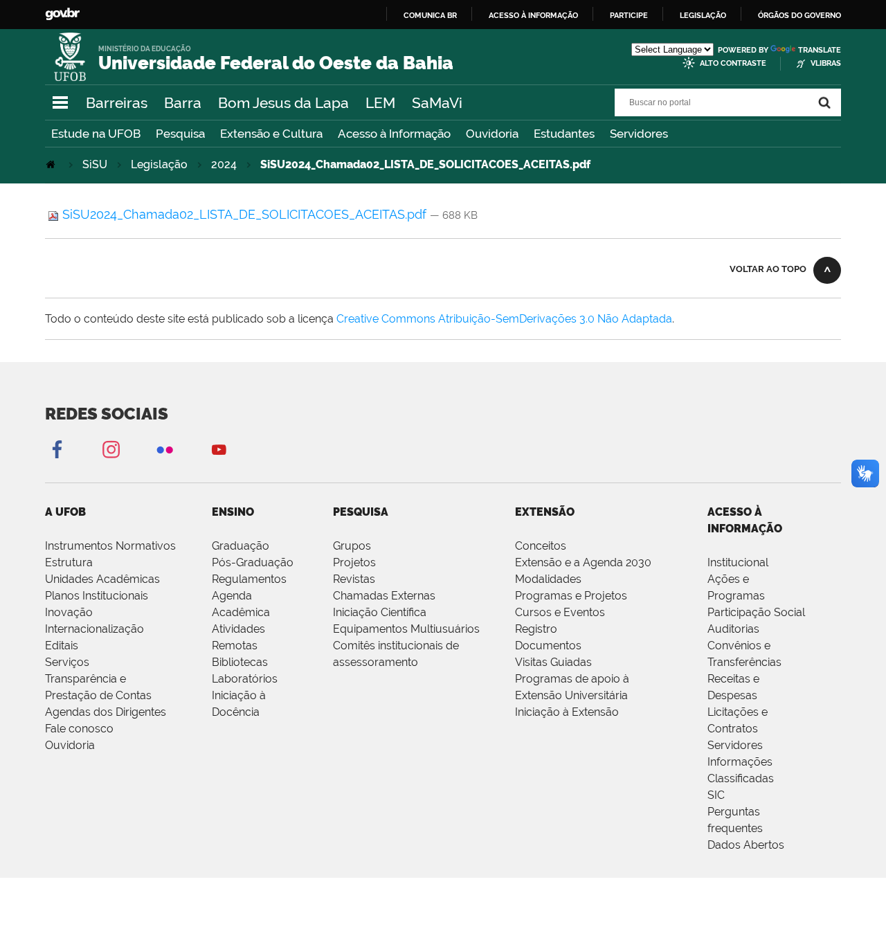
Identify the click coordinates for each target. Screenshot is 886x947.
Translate (819, 50)
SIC (716, 795)
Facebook (57, 449)
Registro (536, 628)
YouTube (218, 449)
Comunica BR (430, 15)
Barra (182, 102)
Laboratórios (245, 678)
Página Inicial (52, 164)
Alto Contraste (733, 63)
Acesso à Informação (394, 134)
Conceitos (540, 545)
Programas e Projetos (571, 595)
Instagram (111, 449)
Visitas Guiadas (553, 662)
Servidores (639, 134)
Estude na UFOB (96, 134)
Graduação (240, 545)
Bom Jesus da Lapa (283, 102)
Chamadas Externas (384, 595)
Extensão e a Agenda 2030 (583, 562)
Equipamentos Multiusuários (406, 628)
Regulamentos (249, 579)
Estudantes (564, 134)
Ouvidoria (492, 134)
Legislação (703, 15)
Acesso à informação (533, 15)
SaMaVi (437, 102)
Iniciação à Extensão (567, 712)
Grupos (352, 545)
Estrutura (69, 562)
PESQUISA (360, 511)
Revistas (354, 579)
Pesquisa (180, 134)
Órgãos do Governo (799, 15)
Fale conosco (79, 728)
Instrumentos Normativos (110, 545)
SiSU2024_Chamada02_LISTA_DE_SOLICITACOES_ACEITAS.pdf (244, 214)
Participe (629, 15)
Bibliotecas (240, 662)
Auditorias (733, 628)
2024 (224, 164)
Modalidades (548, 579)
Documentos (548, 645)
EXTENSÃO (545, 511)
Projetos (354, 562)
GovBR (62, 14)
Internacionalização (94, 628)
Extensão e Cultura (271, 134)
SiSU (94, 164)
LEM (380, 102)
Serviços (67, 662)
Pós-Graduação (252, 562)
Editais (61, 645)
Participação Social (756, 612)
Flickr (165, 449)
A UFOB (65, 511)
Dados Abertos (745, 844)
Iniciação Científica (379, 612)
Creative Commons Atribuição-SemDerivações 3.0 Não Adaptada (504, 318)
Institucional (737, 562)
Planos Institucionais (96, 595)
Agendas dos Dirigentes (105, 712)
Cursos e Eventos (560, 612)
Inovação (69, 612)
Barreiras (116, 102)
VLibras (826, 63)
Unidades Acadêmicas (102, 579)
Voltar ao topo (768, 269)
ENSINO (233, 511)
